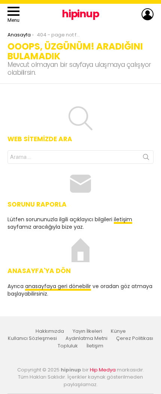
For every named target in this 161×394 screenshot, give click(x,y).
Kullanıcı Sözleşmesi (32, 338)
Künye (118, 331)
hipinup (80, 14)
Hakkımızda (50, 331)
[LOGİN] (148, 14)
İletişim (94, 346)
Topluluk (68, 346)
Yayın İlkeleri (87, 331)
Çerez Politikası (134, 338)
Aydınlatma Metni (86, 338)
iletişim (123, 219)
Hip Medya (103, 369)
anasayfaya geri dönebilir (58, 286)
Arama (146, 158)
